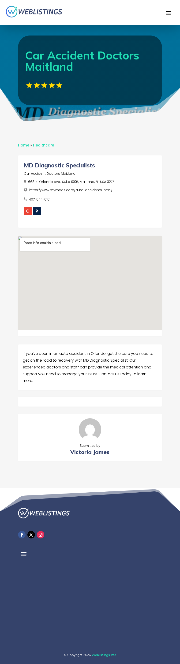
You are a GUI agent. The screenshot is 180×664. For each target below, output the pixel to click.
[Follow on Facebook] (22, 534)
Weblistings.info (104, 655)
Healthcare (43, 145)
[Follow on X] (31, 534)
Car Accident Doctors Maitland (49, 173)
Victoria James (89, 452)
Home (23, 145)
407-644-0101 (39, 199)
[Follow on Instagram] (40, 534)
